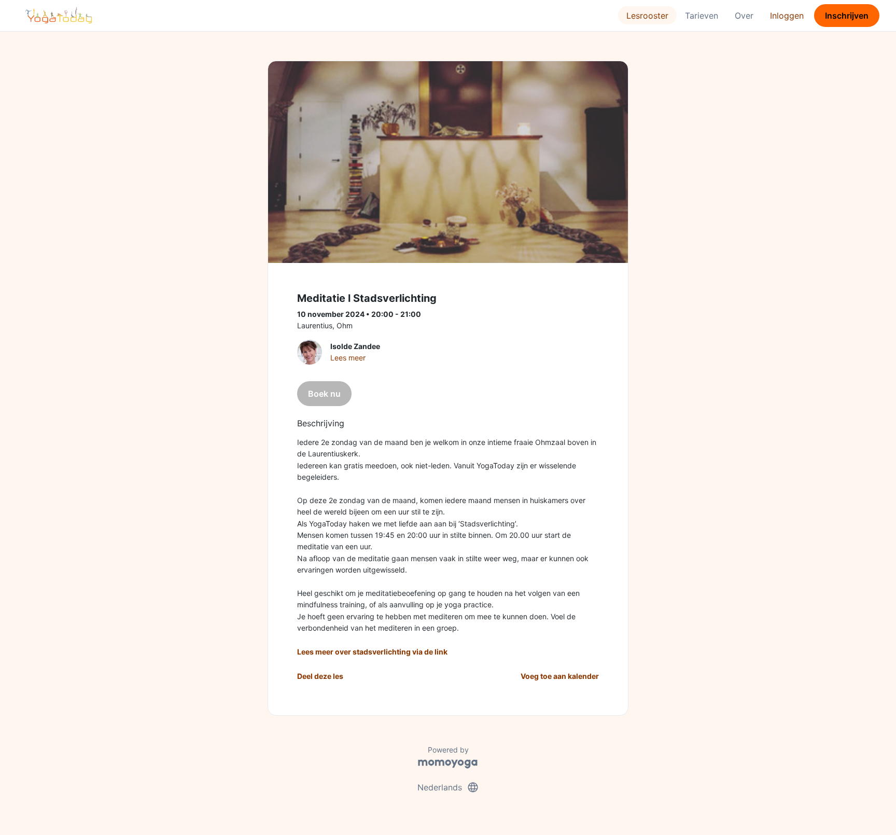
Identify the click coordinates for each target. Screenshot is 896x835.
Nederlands (448, 787)
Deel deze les (320, 676)
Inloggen (787, 15)
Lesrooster (647, 15)
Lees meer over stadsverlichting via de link (372, 651)
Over (744, 15)
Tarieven (701, 15)
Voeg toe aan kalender (560, 676)
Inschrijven (847, 15)
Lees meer (348, 357)
